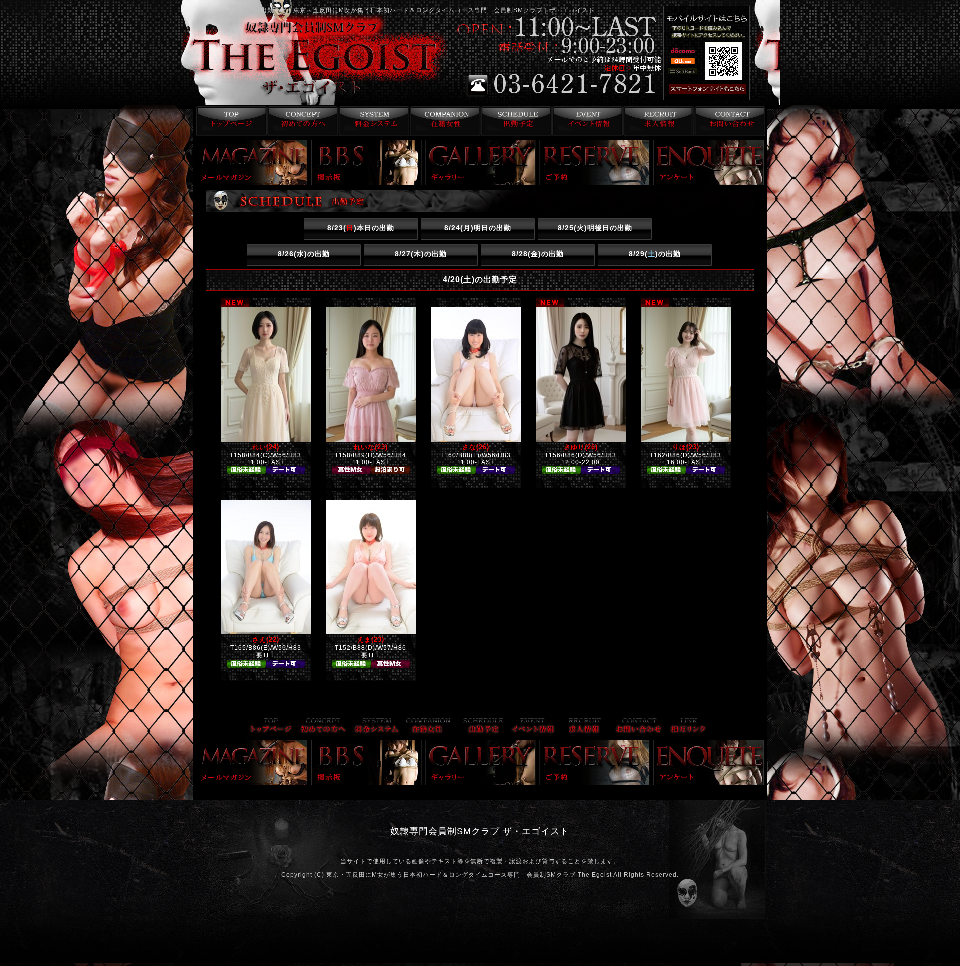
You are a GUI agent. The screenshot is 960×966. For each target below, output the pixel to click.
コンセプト (300, 121)
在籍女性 (444, 121)
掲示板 (366, 162)
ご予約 (594, 162)
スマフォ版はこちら (721, 89)
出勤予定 (515, 121)
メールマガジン (252, 162)
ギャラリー (480, 162)
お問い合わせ (730, 121)
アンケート (709, 162)
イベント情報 (586, 121)
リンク (688, 726)
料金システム (372, 121)
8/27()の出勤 (421, 254)
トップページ (229, 121)
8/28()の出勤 (538, 254)
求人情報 (658, 121)
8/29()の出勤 (655, 254)
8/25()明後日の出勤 (595, 228)
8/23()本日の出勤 (361, 228)
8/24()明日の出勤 (478, 228)
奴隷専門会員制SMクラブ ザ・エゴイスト (480, 831)
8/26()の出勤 (304, 254)
